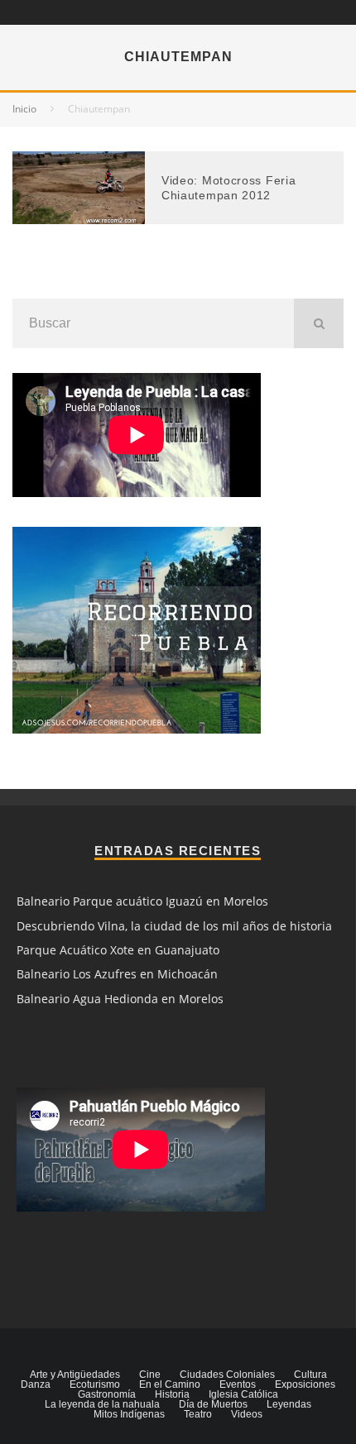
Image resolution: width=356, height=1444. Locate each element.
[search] (319, 323)
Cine (150, 1374)
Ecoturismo (95, 1384)
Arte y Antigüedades (75, 1374)
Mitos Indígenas (129, 1414)
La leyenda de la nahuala (102, 1404)
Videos (246, 1414)
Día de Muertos (213, 1404)
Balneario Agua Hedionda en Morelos (120, 998)
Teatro (198, 1414)
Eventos (237, 1384)
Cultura (310, 1374)
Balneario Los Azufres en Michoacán (117, 974)
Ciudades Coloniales (227, 1374)
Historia (172, 1394)
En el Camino (169, 1384)
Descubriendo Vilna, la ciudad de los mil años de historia (174, 926)
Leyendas (289, 1404)
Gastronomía (107, 1394)
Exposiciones (305, 1384)
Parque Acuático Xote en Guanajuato (118, 950)
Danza (36, 1384)
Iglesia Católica (243, 1394)
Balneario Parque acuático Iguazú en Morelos (142, 901)
